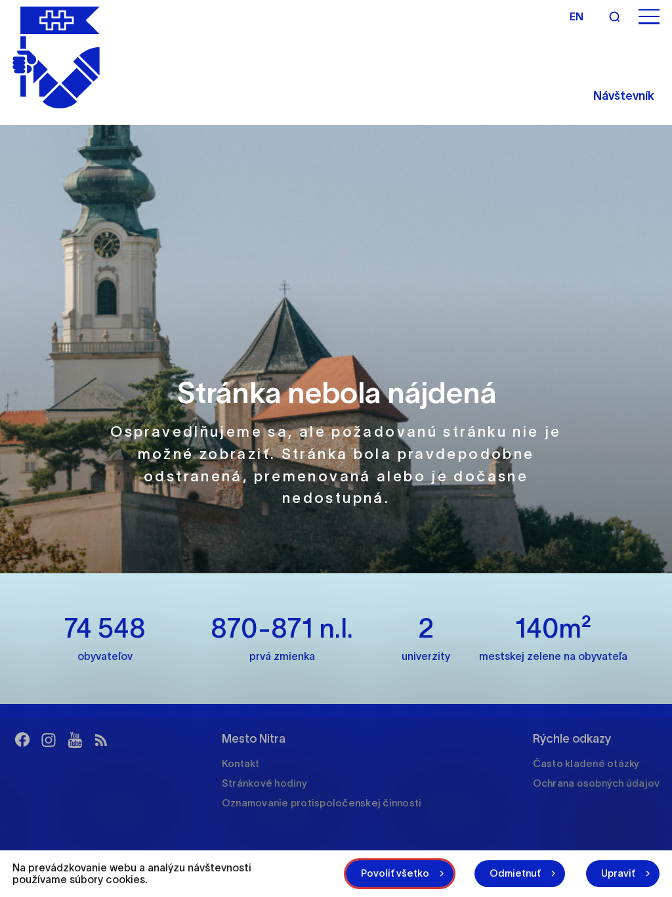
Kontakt (241, 763)
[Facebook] (22, 740)
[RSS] (101, 740)
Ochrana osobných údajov (596, 783)
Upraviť (618, 873)
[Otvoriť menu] (649, 16)
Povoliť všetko (395, 873)
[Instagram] (48, 740)
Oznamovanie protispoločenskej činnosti (322, 802)
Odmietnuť (515, 873)
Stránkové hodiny (264, 783)
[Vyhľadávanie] (614, 16)
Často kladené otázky (586, 763)
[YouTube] (75, 740)
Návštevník (623, 95)
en (576, 16)
